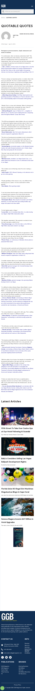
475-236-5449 (7, 649)
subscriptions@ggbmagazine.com (13, 653)
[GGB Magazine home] (3, 6)
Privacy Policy (17, 685)
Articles (3, 17)
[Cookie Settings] (2, 688)
